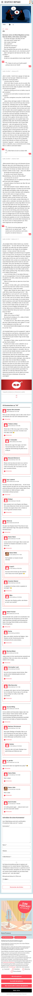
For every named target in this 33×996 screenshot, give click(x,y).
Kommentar (6, 826)
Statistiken (17, 969)
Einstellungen (12, 967)
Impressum (24, 993)
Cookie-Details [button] (9, 993)
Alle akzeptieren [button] (17, 976)
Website (5, 851)
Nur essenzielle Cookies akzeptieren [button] (16, 986)
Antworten (7, 419)
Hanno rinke (11, 787)
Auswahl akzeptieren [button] (16, 981)
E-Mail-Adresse (7, 856)
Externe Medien (17, 971)
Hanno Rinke (12, 2)
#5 (16, 395)
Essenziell (6, 969)
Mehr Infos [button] (16, 990)
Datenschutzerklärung (10, 864)
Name (5, 845)
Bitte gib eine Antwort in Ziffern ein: (12, 876)
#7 (16, 397)
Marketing (27, 969)
